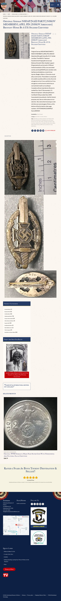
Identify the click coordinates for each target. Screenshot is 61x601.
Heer (40, 121)
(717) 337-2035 (6, 510)
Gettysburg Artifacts (8, 316)
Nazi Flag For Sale (50, 121)
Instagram (43, 504)
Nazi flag (45, 121)
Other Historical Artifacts (9, 320)
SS (42, 123)
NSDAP (37, 123)
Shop (5, 564)
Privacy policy (30, 595)
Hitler (42, 121)
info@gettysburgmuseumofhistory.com (11, 511)
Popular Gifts (7, 323)
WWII (32, 124)
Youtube (40, 504)
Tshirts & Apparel (8, 330)
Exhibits (6, 557)
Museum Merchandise (9, 318)
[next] (55, 34)
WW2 (54, 123)
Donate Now (9, 569)
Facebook (32, 130)
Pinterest (40, 130)
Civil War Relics (7, 314)
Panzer (40, 123)
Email (43, 130)
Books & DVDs (7, 311)
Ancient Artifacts (7, 309)
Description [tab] (8, 136)
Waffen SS (45, 123)
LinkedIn (38, 130)
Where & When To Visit (9, 551)
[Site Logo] (4, 5)
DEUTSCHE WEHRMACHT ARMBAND (39, 120)
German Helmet (50, 120)
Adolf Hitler (35, 118)
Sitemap (24, 595)
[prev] (53, 34)
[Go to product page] (30, 423)
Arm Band (40, 118)
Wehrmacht (50, 123)
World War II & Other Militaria (41, 116)
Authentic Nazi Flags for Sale (48, 118)
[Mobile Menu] (58, 4)
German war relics (34, 121)
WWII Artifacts (37, 124)
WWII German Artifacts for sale (46, 124)
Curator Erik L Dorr (8, 554)
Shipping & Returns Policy (40, 595)
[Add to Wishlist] (56, 452)
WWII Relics (33, 126)
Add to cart (54, 399)
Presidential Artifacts (8, 325)
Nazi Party (33, 123)
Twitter (35, 130)
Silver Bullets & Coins (8, 327)
